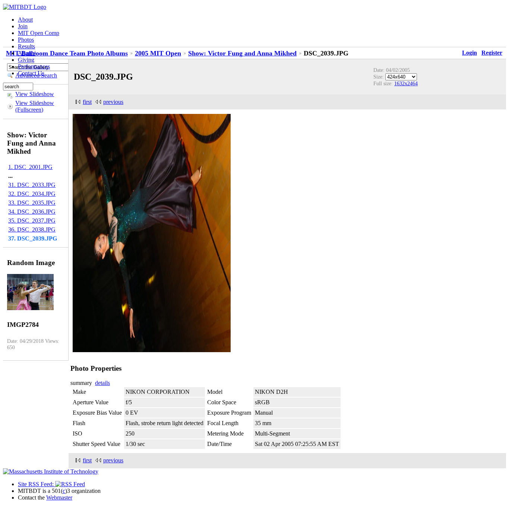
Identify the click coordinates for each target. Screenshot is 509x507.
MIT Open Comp (38, 33)
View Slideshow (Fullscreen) (34, 106)
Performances (34, 66)
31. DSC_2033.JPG (32, 185)
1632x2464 (406, 83)
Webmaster (59, 497)
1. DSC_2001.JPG (30, 167)
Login (469, 53)
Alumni (27, 53)
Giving (26, 60)
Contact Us (31, 73)
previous (113, 102)
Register (491, 53)
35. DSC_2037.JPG (32, 220)
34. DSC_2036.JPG (32, 211)
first (87, 102)
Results (26, 46)
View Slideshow (34, 94)
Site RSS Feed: (36, 484)
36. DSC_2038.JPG (32, 229)
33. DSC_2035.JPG (32, 203)
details (102, 383)
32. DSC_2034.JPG (32, 194)
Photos (26, 39)
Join (23, 26)
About (25, 19)
